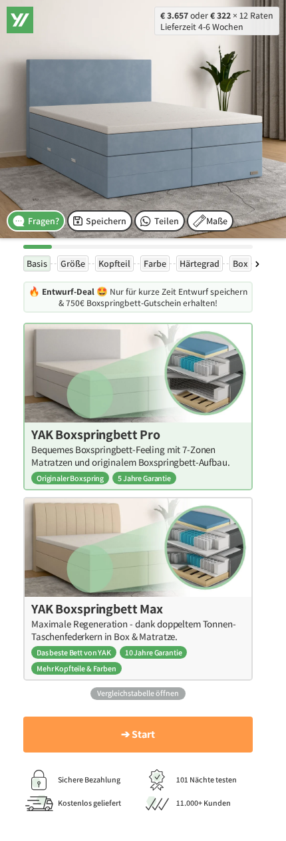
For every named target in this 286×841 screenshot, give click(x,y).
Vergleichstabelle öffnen (138, 693)
